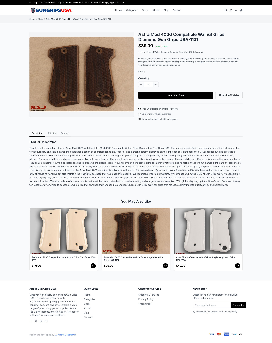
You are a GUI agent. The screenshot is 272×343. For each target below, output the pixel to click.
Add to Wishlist (230, 95)
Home (118, 10)
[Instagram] (41, 321)
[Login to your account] (231, 10)
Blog (166, 10)
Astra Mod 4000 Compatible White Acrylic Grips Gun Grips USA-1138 (205, 258)
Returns (65, 133)
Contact (177, 10)
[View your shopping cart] (241, 10)
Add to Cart (177, 95)
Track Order (144, 303)
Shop (145, 10)
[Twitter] (36, 321)
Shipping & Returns (148, 294)
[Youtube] (46, 321)
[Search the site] (225, 10)
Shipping (52, 133)
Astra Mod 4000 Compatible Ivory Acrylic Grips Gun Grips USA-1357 (64, 258)
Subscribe (238, 305)
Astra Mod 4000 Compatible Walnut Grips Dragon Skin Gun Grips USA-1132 (133, 258)
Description (37, 133)
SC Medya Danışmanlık (65, 335)
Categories (132, 10)
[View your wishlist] (236, 10)
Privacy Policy (146, 299)
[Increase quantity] (156, 84)
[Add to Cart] (93, 265)
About (155, 10)
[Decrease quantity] (141, 84)
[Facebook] (30, 321)
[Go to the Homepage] (50, 10)
